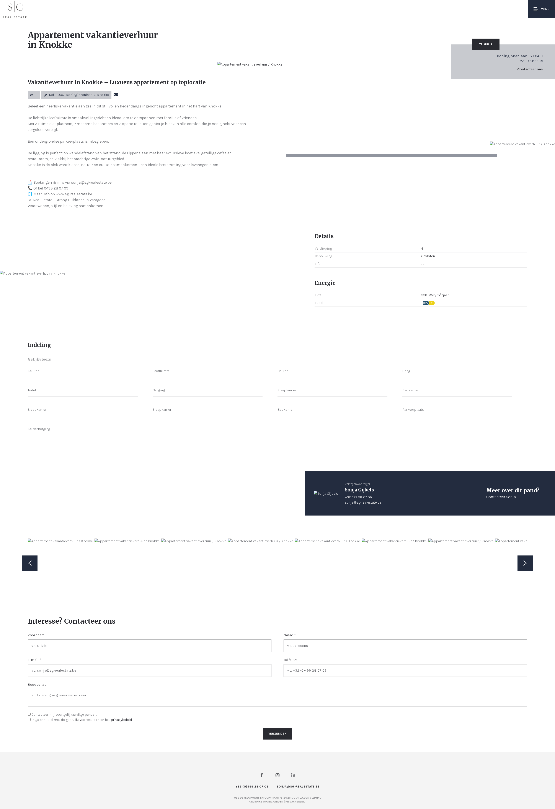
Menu (545, 9)
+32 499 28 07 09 (358, 497)
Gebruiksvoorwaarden (266, 801)
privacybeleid (121, 720)
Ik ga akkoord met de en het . (81, 720)
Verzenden (277, 733)
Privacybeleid (296, 801)
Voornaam (36, 635)
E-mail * (34, 660)
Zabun (304, 797)
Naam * (290, 635)
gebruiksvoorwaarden (83, 720)
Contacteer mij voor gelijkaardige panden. (64, 714)
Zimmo (317, 797)
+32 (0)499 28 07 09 (251, 786)
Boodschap (37, 684)
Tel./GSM (291, 660)
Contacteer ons (530, 69)
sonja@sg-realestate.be (363, 502)
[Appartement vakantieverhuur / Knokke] (249, 64)
